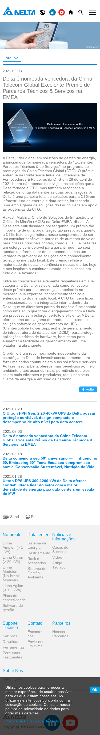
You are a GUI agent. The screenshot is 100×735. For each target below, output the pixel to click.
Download (11, 641)
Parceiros (61, 623)
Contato (34, 623)
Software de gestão (13, 607)
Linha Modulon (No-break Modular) (11, 573)
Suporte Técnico (10, 625)
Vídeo (57, 557)
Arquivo (12, 58)
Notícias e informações (62, 537)
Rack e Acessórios (36, 560)
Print (34, 516)
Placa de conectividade (13, 597)
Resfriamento (37, 553)
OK (94, 690)
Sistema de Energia (36, 545)
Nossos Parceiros (60, 634)
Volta (89, 389)
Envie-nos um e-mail (35, 643)
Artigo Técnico (59, 565)
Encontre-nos (35, 634)
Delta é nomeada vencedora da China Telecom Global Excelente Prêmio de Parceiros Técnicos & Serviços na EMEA (48, 440)
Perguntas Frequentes (12, 655)
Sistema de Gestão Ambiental (36, 572)
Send (14, 516)
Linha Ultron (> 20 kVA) (13, 559)
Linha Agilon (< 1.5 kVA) (13, 588)
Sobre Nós (13, 671)
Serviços (10, 636)
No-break (11, 535)
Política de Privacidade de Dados (33, 721)
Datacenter (37, 535)
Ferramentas (13, 647)
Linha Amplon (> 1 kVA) (13, 547)
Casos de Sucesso (60, 549)
